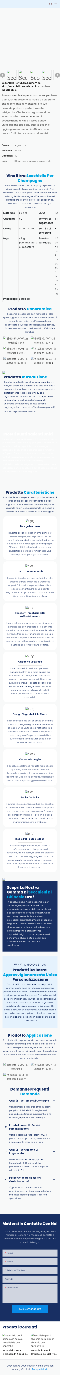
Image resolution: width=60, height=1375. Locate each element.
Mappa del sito (40, 1369)
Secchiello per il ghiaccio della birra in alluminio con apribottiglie (43, 1352)
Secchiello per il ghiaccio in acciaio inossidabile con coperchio (14, 1352)
